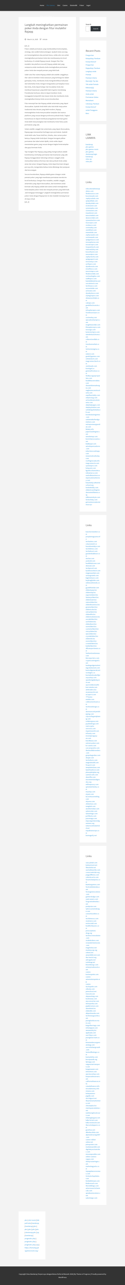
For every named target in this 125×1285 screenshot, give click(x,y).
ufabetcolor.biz (91, 609)
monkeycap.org (91, 950)
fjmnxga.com (90, 1062)
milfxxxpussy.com (92, 784)
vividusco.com (91, 225)
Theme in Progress (83, 1274)
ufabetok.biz (90, 639)
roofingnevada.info (93, 461)
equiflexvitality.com (93, 395)
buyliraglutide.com (92, 580)
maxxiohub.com (91, 232)
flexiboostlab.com (92, 274)
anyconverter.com (92, 1001)
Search (88, 24)
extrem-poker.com (92, 743)
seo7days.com (91, 1035)
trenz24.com (90, 994)
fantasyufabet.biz (92, 597)
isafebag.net (90, 962)
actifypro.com (91, 264)
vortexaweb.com (92, 237)
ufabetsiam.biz (91, 600)
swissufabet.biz (91, 602)
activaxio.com (91, 291)
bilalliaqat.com (91, 444)
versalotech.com (92, 283)
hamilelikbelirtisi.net (93, 281)
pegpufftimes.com (92, 875)
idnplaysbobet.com (93, 407)
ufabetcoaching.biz (93, 490)
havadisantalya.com (93, 546)
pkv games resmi (92, 149)
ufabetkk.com (91, 1011)
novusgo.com (91, 329)
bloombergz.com (92, 965)
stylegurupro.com (92, 295)
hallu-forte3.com (92, 1120)
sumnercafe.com (92, 775)
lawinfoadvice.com (92, 770)
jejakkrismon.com (92, 1006)
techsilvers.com (91, 760)
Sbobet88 (73, 5)
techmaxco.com (91, 286)
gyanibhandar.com (92, 587)
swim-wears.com (92, 899)
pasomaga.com (91, 818)
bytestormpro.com (93, 332)
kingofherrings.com (93, 1025)
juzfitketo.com (91, 816)
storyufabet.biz (91, 631)
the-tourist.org (91, 957)
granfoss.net (90, 1130)
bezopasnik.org (91, 1059)
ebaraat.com (90, 566)
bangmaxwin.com (92, 1069)
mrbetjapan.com (92, 1028)
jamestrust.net (91, 991)
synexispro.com (91, 466)
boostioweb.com (92, 196)
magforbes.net (91, 948)
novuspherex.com (92, 242)
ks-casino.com (91, 745)
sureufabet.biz (91, 626)
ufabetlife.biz (90, 614)
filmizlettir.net (91, 867)
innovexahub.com (92, 215)
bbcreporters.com (92, 658)
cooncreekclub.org (93, 872)
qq (38, 1232)
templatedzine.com (93, 767)
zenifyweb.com (91, 366)
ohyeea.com (90, 801)
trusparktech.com (92, 247)
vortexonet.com (91, 210)
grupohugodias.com (93, 755)
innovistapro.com (92, 271)
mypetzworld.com (92, 731)
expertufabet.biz (92, 595)
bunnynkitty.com (92, 1057)
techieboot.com (91, 551)
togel (88, 5)
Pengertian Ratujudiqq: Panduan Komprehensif (93, 58)
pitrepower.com (91, 1144)
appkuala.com (91, 1033)
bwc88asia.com (91, 741)
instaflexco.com (91, 269)
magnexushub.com (92, 573)
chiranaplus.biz (91, 1105)
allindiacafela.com (92, 1132)
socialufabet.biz (91, 619)
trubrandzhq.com (92, 249)
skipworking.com (92, 996)
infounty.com (90, 733)
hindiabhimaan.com (93, 1181)
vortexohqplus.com (93, 276)
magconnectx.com (92, 463)
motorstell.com (91, 923)
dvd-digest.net (91, 1098)
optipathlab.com (92, 201)
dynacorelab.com (92, 218)
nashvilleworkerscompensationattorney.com (93, 477)
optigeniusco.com (92, 240)
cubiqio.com (90, 303)
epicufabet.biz (91, 634)
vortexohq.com (91, 317)
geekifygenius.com (93, 356)
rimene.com (90, 1091)
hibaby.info (90, 429)
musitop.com (90, 792)
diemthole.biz (91, 1008)
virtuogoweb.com (92, 575)
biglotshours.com (92, 578)
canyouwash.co (91, 544)
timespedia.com (92, 1003)
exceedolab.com (92, 288)
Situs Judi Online (46, 16)
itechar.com (90, 558)
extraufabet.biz (91, 612)
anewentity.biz (91, 1030)
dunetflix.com (91, 777)
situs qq (89, 159)
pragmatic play (30, 1238)
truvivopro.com (91, 223)
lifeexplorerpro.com (93, 327)
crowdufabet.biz (92, 643)
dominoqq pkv (30, 1232)
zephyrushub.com (92, 198)
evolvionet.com (91, 206)
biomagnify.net (91, 835)
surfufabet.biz (91, 622)
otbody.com (90, 989)
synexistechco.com (93, 220)
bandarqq (89, 144)
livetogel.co (90, 368)
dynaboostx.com (92, 266)
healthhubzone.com (93, 563)
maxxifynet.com (91, 213)
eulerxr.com (90, 354)
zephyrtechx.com (92, 257)
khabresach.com (92, 1183)
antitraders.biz (91, 690)
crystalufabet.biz (92, 636)
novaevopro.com (92, 244)
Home (42, 5)
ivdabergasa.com (92, 721)
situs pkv (89, 161)
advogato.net (91, 960)
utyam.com (90, 794)
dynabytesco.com (92, 293)
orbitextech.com (92, 359)
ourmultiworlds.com (93, 870)
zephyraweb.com (92, 235)
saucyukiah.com (91, 863)
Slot (58, 5)
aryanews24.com (92, 692)
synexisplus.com (92, 208)
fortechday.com (91, 500)
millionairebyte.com (93, 497)
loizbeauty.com (91, 999)
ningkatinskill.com (92, 762)
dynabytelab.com (92, 203)
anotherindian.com (92, 809)
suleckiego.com (91, 1198)
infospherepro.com (93, 310)
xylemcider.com (91, 811)
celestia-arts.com (92, 877)
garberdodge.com (92, 897)
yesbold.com (90, 561)
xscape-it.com (91, 694)
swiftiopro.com (91, 278)
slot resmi (32, 1220)
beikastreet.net (91, 865)
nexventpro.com (92, 254)
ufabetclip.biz (91, 592)
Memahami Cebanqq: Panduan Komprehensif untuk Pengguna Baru (92, 106)
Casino (65, 5)
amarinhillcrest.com (93, 955)
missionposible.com (93, 1154)
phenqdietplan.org (92, 772)
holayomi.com (91, 468)
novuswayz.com (91, 261)
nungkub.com (90, 806)
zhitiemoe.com (91, 804)
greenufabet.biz (92, 607)
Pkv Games (51, 5)
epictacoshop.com (92, 1074)
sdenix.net (89, 952)
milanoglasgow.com (93, 1118)
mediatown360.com (93, 1147)
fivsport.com (90, 765)
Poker (82, 5)
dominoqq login (91, 154)
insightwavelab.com (93, 325)
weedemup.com (92, 436)
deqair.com (90, 758)
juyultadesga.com (92, 724)
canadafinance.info (92, 1086)
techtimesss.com (92, 918)
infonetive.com (91, 1071)
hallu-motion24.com (93, 1122)
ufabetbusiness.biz (93, 605)
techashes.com (91, 541)
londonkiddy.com (92, 487)
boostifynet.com (92, 252)
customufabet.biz (92, 629)
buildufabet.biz (91, 646)
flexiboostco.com (92, 193)
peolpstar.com (91, 906)
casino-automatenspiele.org (93, 979)
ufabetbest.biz (91, 624)
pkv (26, 1220)
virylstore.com (91, 921)
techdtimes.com (92, 549)
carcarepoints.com (92, 748)
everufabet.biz (91, 641)
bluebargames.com (93, 884)
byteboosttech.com (93, 570)
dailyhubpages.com (93, 405)
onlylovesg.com (91, 398)
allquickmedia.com (92, 1013)
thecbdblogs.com (92, 1186)
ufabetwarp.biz (91, 590)
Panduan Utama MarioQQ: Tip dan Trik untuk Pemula (92, 81)
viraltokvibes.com (92, 940)
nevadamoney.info (92, 1088)
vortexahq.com (91, 227)
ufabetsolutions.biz (93, 617)
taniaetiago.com (92, 813)
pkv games (90, 147)
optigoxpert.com (92, 259)
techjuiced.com (91, 568)
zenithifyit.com (91, 230)
